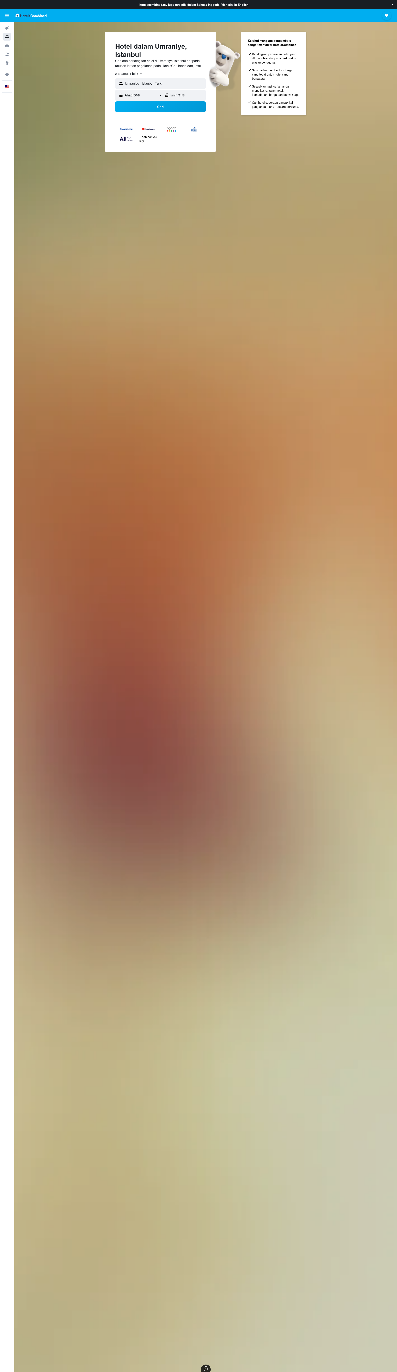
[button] (392, 4)
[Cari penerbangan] (7, 28)
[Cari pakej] (7, 54)
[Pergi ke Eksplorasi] (7, 63)
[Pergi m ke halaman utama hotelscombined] (31, 15)
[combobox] (129, 74)
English (243, 4)
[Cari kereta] (7, 45)
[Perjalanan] (7, 75)
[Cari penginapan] (7, 37)
